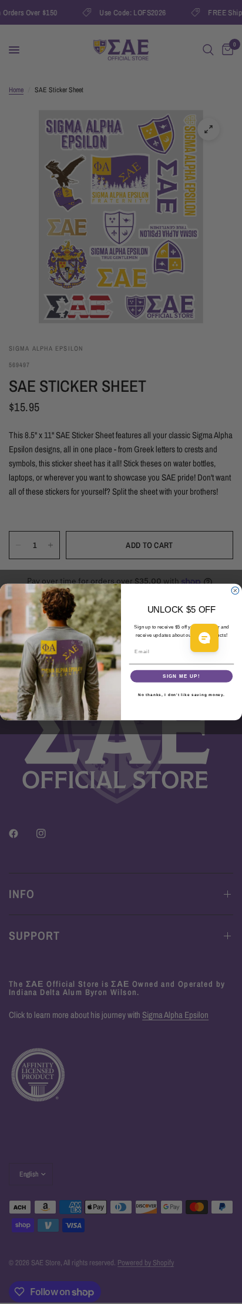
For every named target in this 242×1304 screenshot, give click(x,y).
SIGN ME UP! (181, 676)
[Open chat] (204, 638)
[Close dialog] (235, 590)
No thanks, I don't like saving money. (181, 695)
